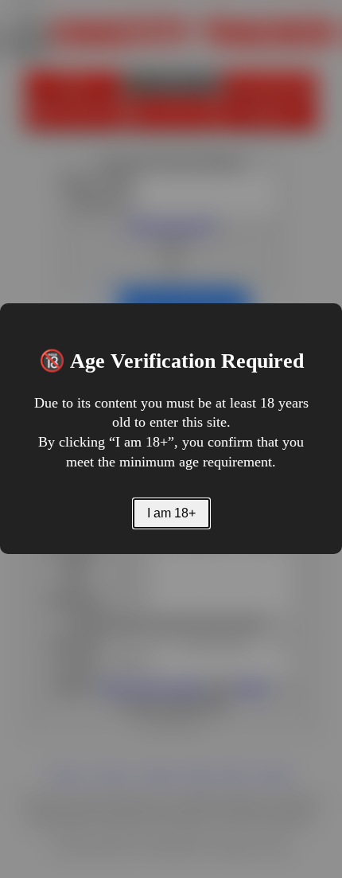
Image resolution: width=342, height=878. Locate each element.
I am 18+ (171, 513)
